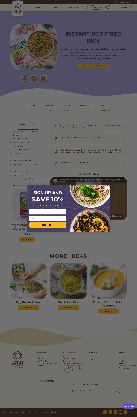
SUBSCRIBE (47, 225)
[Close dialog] (107, 188)
